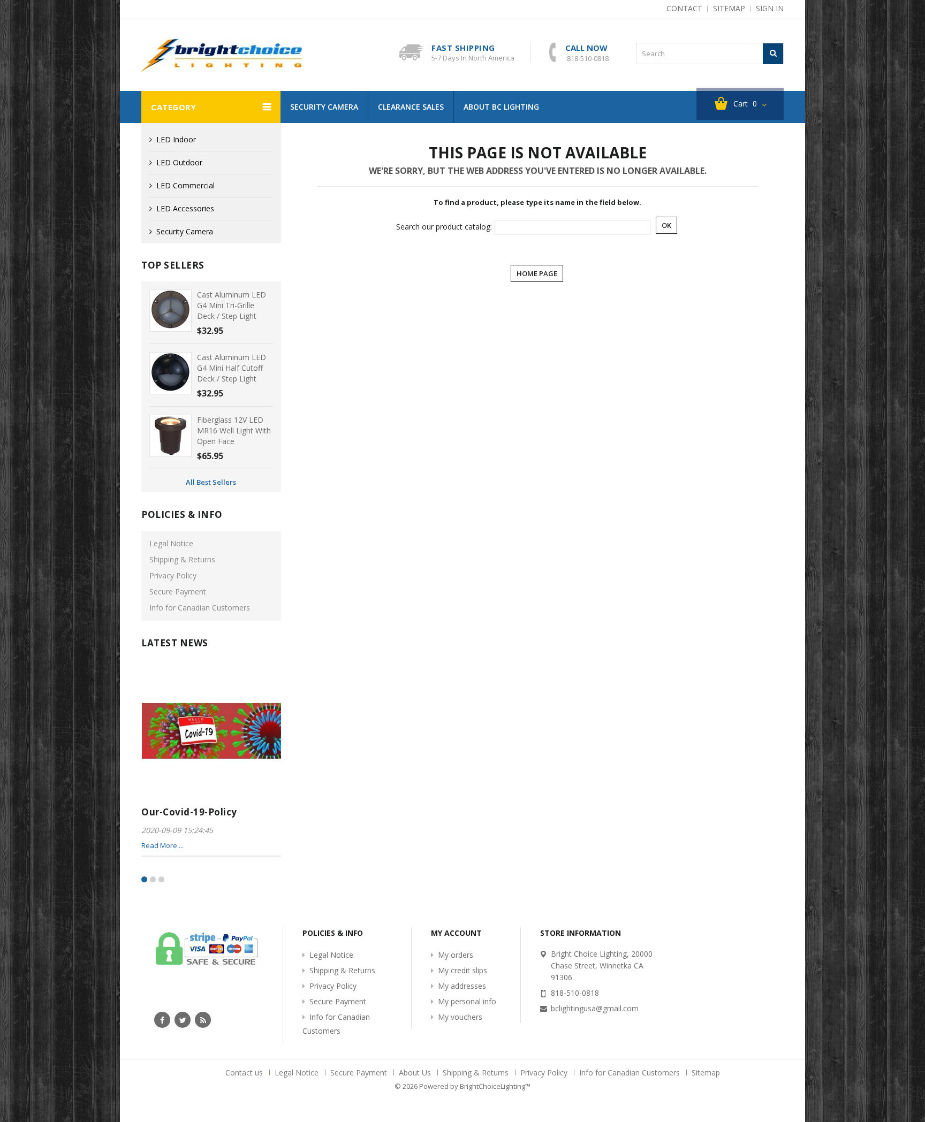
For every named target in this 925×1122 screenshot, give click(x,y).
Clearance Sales (411, 107)
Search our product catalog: (444, 227)
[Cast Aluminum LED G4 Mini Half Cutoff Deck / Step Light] (170, 373)
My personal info (467, 1001)
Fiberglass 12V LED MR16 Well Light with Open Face (234, 430)
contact (684, 8)
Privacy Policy (172, 575)
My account (456, 933)
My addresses (462, 986)
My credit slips (462, 970)
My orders (455, 955)
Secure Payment (177, 591)
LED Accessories (185, 208)
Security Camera (324, 107)
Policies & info (182, 514)
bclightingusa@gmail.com (595, 1008)
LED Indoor (176, 139)
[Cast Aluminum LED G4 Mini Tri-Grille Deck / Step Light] (170, 310)
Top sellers (172, 265)
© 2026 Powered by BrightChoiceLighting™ (462, 1086)
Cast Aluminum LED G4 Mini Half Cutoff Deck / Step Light (231, 368)
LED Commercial (185, 185)
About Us (416, 1072)
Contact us (245, 1072)
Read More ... (162, 845)
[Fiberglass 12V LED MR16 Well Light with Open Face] (170, 436)
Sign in (770, 8)
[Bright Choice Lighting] (221, 55)
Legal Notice (171, 543)
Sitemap (706, 1072)
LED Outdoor (179, 162)
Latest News (174, 643)
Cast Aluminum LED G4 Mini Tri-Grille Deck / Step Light (231, 305)
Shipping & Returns (182, 559)
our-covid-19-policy (189, 812)
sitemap (729, 8)
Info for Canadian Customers (199, 607)
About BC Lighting (501, 107)
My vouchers (460, 1017)
